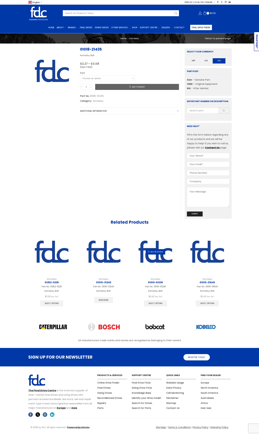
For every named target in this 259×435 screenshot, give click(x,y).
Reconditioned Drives (109, 398)
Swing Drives (102, 27)
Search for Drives (142, 403)
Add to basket (138, 87)
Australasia (207, 398)
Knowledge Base (141, 393)
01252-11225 (52, 282)
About (60, 27)
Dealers (166, 27)
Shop (134, 27)
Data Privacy (173, 388)
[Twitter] (222, 2)
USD (219, 60)
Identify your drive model (146, 398)
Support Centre (148, 27)
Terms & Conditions (179, 427)
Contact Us (212, 147)
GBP (193, 60)
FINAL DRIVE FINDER (201, 27)
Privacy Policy (200, 427)
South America (209, 393)
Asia (74, 408)
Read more (103, 300)
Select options (52, 303)
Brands (72, 27)
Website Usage (175, 382)
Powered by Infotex (78, 427)
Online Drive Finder (108, 382)
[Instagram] (226, 2)
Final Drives (86, 27)
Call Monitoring (175, 393)
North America (209, 388)
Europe (61, 408)
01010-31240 (103, 282)
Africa (204, 403)
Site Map (161, 427)
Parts (100, 408)
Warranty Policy (219, 427)
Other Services (119, 27)
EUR (206, 60)
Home (51, 27)
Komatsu (134, 38)
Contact (179, 27)
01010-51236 (155, 282)
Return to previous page (218, 38)
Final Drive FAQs (141, 382)
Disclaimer (172, 398)
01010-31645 (207, 282)
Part (82, 73)
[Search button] (176, 13)
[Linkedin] (230, 2)
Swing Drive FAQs (142, 388)
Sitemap (171, 403)
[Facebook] (218, 2)
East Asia (206, 408)
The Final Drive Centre (42, 390)
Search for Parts (141, 408)
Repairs (101, 403)
